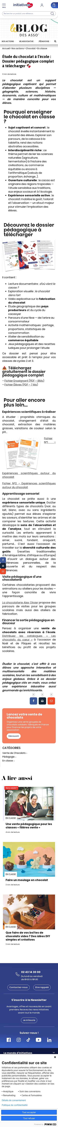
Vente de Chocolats (14, 753)
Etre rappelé (42, 987)
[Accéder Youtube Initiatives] (38, 1040)
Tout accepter (29, 1112)
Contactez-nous (18, 987)
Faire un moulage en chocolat (27, 880)
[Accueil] (23, 5)
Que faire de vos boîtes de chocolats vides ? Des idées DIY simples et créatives (28, 936)
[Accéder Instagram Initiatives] (19, 1040)
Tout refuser (29, 1118)
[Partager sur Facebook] (3, 560)
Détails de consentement (14, 1100)
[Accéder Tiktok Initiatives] (28, 1040)
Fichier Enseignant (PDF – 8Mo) (24, 381)
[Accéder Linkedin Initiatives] (49, 1040)
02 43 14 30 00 (30, 972)
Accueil (6, 48)
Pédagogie (44, 41)
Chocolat (31, 48)
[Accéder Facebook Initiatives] (9, 1040)
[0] (33, 701)
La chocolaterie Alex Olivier (20, 602)
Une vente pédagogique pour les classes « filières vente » (29, 825)
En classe (42, 48)
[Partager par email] (3, 571)
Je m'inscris (29, 1020)
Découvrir (13, 736)
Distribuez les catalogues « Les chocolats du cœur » (29, 637)
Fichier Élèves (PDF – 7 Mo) (21, 384)
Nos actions (8, 41)
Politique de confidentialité (15, 1105)
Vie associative (26, 41)
